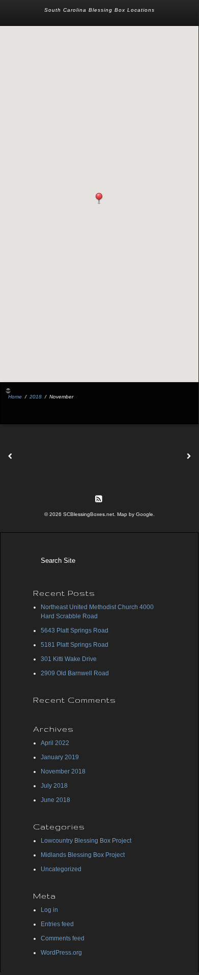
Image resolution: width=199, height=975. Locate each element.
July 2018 (54, 785)
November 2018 (63, 771)
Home (15, 396)
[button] (99, 198)
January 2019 (60, 757)
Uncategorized (61, 869)
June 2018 (55, 800)
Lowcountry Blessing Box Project (86, 840)
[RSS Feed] (98, 498)
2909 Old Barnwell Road (75, 673)
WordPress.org (61, 952)
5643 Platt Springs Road (74, 630)
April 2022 (55, 743)
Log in (49, 909)
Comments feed (62, 938)
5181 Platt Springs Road (74, 644)
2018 (36, 396)
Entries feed (57, 924)
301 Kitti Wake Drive (69, 659)
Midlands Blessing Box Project (83, 854)
